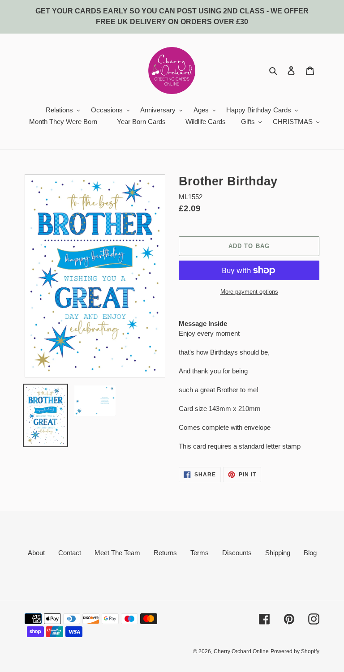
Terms (199, 552)
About (36, 552)
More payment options (249, 291)
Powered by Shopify (295, 651)
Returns (165, 552)
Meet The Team (117, 552)
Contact (69, 552)
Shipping (277, 552)
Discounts (237, 552)
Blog (310, 552)
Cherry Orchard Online (241, 651)
